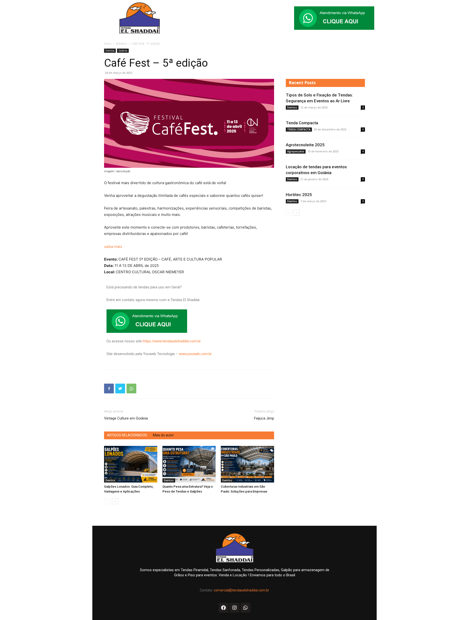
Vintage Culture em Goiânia (126, 418)
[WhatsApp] (131, 388)
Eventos (121, 44)
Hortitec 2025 (299, 194)
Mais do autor (163, 435)
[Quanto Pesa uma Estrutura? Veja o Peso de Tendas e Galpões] (189, 464)
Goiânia (122, 50)
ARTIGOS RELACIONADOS (127, 435)
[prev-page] (107, 501)
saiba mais (113, 246)
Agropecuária (295, 151)
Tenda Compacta (302, 122)
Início (107, 44)
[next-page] (115, 501)
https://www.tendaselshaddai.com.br (172, 341)
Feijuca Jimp (264, 418)
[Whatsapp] (245, 608)
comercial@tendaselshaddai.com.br (241, 590)
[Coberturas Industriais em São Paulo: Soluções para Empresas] (247, 464)
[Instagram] (234, 608)
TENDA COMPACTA (298, 129)
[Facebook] (109, 388)
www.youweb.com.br (195, 354)
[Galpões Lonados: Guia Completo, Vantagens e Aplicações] (130, 464)
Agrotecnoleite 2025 (305, 144)
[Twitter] (120, 388)
